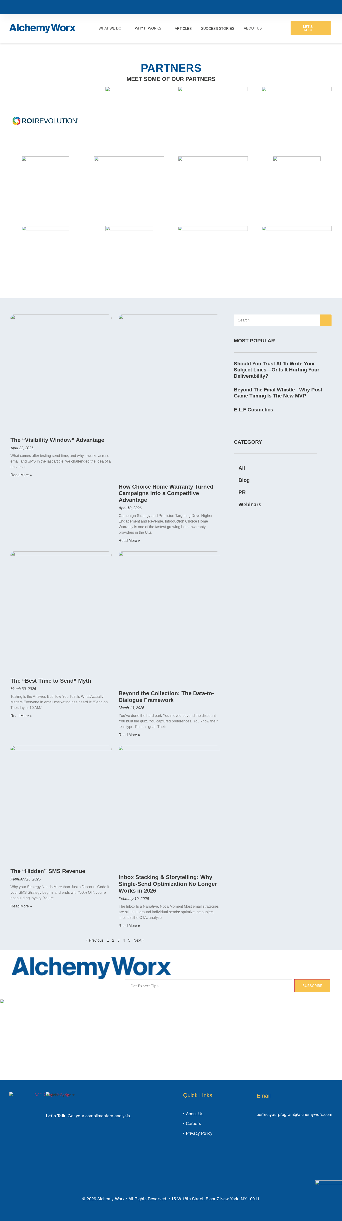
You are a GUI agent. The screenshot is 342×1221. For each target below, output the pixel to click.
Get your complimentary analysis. (99, 1115)
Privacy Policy (199, 1133)
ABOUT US (253, 28)
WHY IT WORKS (148, 28)
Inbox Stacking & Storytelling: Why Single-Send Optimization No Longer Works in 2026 (168, 884)
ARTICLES (183, 28)
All (241, 468)
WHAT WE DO (110, 28)
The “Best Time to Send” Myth (50, 681)
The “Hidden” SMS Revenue (47, 871)
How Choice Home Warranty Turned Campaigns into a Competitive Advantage (166, 493)
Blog (244, 480)
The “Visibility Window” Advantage (57, 440)
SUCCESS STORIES (217, 28)
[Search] (326, 320)
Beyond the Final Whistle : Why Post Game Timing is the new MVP (278, 393)
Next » (139, 940)
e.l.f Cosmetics (253, 410)
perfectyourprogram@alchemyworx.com (294, 1114)
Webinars (249, 504)
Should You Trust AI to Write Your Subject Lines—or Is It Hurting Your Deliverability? (276, 370)
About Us (194, 1113)
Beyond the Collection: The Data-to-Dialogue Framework (166, 696)
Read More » (21, 475)
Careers (193, 1123)
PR (242, 492)
